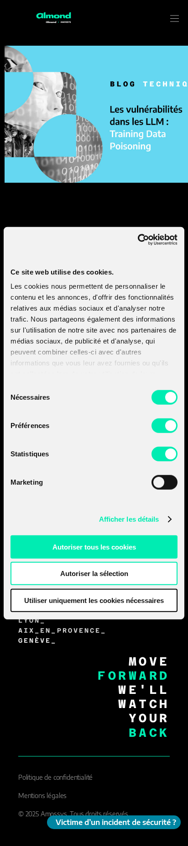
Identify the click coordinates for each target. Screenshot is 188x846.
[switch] (164, 425)
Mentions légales (42, 795)
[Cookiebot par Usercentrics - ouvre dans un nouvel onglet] (138, 240)
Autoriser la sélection (94, 573)
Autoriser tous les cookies (94, 546)
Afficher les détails (129, 519)
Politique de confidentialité (55, 777)
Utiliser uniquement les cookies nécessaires (94, 600)
